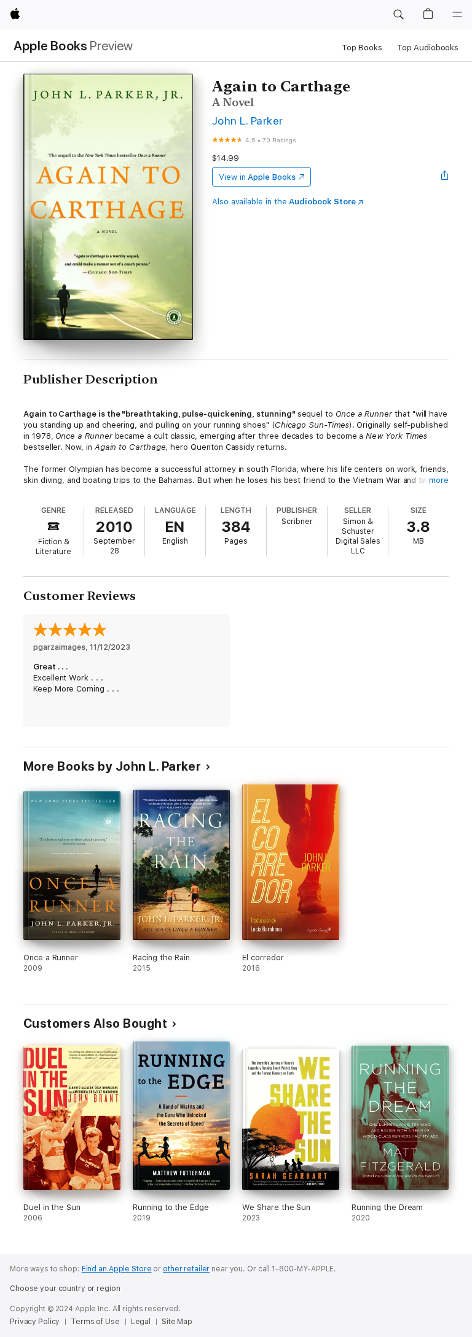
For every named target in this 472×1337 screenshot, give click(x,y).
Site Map (177, 1321)
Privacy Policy (35, 1321)
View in (257, 177)
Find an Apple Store (117, 1269)
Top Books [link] (362, 47)
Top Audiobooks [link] (427, 47)
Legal (141, 1321)
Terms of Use (95, 1321)
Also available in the (284, 201)
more (439, 480)
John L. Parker (247, 120)
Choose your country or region (65, 1288)
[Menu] (457, 14)
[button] (398, 14)
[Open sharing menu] (445, 176)
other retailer (186, 1269)
